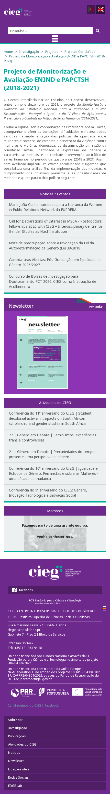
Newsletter (16, 761)
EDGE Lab (15, 785)
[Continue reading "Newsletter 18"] (55, 352)
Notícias (14, 752)
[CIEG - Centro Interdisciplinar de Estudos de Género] (18, 12)
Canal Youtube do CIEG (24, 705)
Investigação (17, 728)
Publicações (17, 736)
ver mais (55, 528)
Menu (55, 38)
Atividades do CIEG (22, 744)
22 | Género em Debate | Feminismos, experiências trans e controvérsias (52, 438)
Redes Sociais (18, 777)
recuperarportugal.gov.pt (33, 679)
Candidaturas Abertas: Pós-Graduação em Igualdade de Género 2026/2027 (55, 262)
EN (100, 9)
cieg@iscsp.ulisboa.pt (24, 630)
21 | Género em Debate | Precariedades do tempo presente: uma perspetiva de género (52, 454)
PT (91, 9)
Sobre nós (16, 720)
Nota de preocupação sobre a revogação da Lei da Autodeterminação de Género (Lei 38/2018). (51, 245)
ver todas (96, 306)
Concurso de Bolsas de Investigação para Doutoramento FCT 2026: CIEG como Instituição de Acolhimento (52, 281)
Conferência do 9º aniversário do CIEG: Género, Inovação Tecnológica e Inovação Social (48, 493)
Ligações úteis (18, 769)
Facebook (52, 705)
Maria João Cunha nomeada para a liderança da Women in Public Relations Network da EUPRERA (55, 207)
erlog (104, 608)
